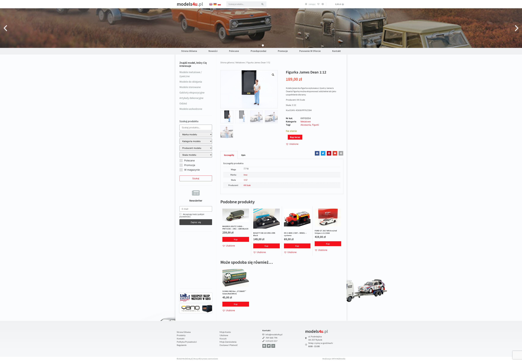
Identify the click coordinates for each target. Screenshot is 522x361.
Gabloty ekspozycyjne (191, 92)
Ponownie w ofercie (310, 51)
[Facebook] (264, 346)
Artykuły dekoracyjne (191, 98)
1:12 (245, 180)
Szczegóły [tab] (229, 155)
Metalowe (240, 62)
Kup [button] (236, 239)
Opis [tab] (243, 155)
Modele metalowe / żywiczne (190, 74)
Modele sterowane (190, 87)
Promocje (283, 51)
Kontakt (336, 51)
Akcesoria (306, 124)
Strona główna (227, 62)
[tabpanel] (281, 176)
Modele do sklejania (190, 81)
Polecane (234, 51)
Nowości (213, 51)
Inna (245, 175)
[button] (5, 28)
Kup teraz (295, 137)
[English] (211, 4)
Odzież (183, 103)
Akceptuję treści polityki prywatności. (191, 215)
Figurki (315, 124)
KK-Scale (247, 185)
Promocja (189, 165)
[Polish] (219, 4)
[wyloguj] (322, 4)
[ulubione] (318, 4)
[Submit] (262, 4)
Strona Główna (189, 51)
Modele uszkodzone (190, 108)
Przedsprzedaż (258, 51)
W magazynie (192, 169)
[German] (215, 4)
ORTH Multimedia (338, 358)
